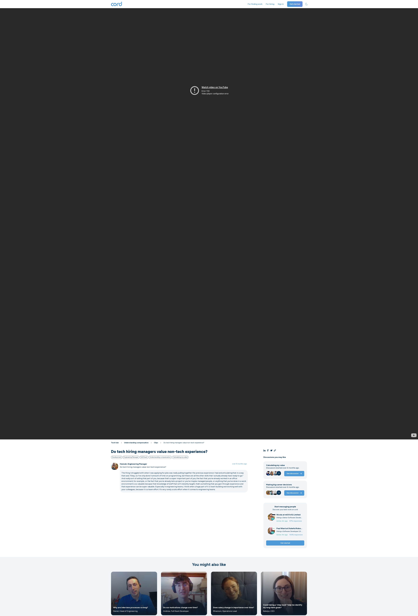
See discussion (293, 473)
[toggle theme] (306, 4)
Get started (295, 4)
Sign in (281, 4)
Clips (156, 443)
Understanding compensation (136, 443)
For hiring (270, 4)
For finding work (255, 4)
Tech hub (115, 443)
